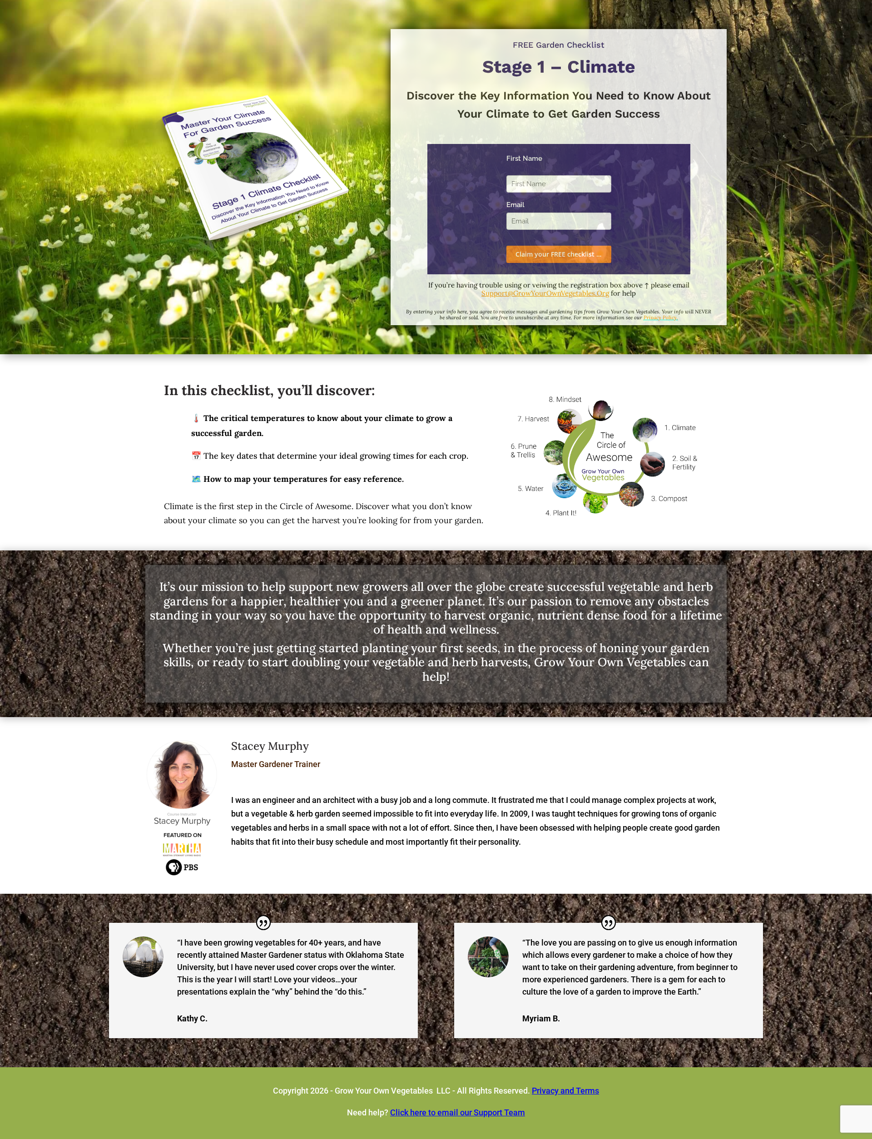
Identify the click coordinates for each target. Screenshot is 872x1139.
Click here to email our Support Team (457, 1112)
